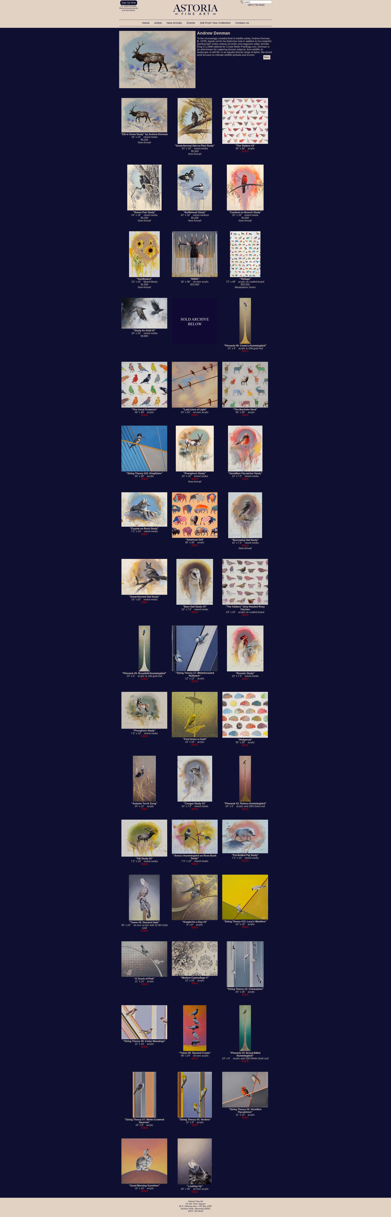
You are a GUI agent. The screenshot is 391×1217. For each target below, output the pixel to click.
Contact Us (242, 22)
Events (191, 22)
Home (146, 22)
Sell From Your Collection (215, 22)
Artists (158, 22)
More (267, 57)
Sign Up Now (128, 2)
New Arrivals (175, 22)
